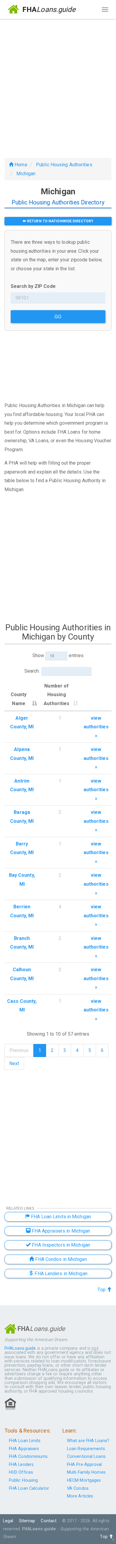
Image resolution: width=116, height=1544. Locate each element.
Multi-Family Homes (86, 1472)
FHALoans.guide (20, 1348)
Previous (19, 1050)
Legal (8, 1520)
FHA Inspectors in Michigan (60, 1245)
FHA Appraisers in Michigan (60, 1231)
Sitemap (27, 1520)
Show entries (58, 655)
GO (58, 316)
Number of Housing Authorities (56, 694)
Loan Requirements (86, 1448)
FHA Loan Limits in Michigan (60, 1216)
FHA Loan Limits (25, 1440)
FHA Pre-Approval (84, 1464)
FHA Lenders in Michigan (60, 1273)
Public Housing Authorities (64, 164)
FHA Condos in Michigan (60, 1259)
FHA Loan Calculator (29, 1488)
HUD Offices (21, 1472)
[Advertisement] (58, 86)
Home (20, 164)
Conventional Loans (86, 1456)
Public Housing (23, 1480)
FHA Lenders (21, 1464)
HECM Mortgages (84, 1480)
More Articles (80, 1496)
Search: (32, 671)
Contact (49, 1520)
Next (14, 1063)
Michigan (25, 173)
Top (102, 1289)
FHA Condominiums (28, 1456)
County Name (19, 699)
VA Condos (78, 1488)
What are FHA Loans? (88, 1440)
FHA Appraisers (24, 1448)
